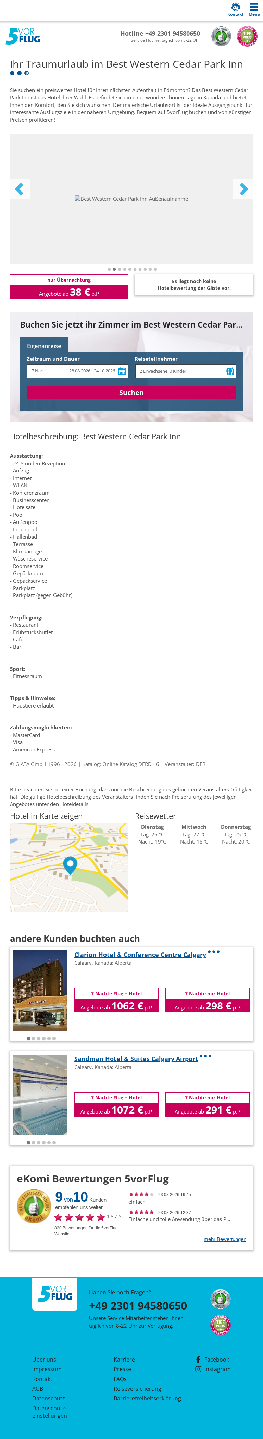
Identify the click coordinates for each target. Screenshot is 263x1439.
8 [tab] (145, 269)
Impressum (47, 1369)
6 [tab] (135, 269)
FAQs (120, 1379)
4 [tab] (124, 269)
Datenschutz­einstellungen (49, 1411)
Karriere (124, 1359)
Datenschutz (48, 1398)
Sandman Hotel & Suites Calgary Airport (136, 1059)
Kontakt (42, 1379)
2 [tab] (114, 269)
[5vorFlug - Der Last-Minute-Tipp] (22, 36)
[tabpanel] (131, 199)
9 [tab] (150, 269)
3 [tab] (119, 269)
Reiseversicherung (137, 1388)
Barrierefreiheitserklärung (139, 1398)
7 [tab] (140, 269)
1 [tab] (109, 269)
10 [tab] (155, 269)
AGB (37, 1388)
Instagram (217, 1369)
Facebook (216, 1359)
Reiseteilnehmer (156, 358)
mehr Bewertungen (225, 1239)
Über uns (44, 1359)
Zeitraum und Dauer (53, 358)
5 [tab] (129, 269)
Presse (122, 1369)
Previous (20, 189)
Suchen (131, 392)
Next (243, 189)
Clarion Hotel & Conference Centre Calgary (140, 954)
